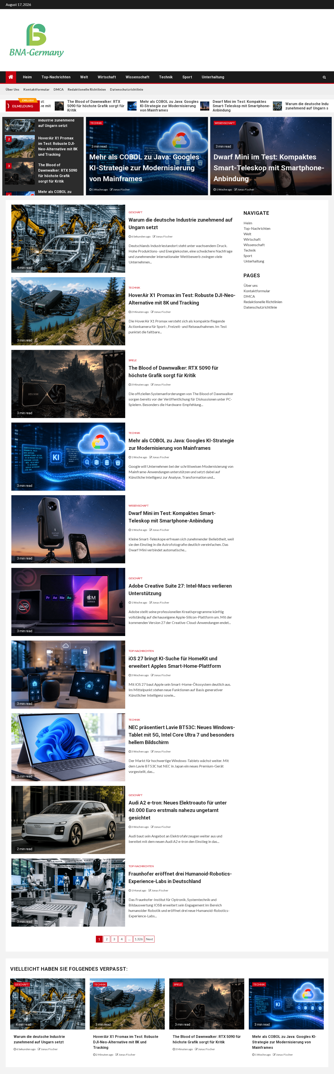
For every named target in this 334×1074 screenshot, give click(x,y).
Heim (27, 77)
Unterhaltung (213, 77)
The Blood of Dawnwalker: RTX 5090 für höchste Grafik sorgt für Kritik (60, 105)
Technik (166, 77)
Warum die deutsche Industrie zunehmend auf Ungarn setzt (275, 106)
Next (149, 939)
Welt (84, 77)
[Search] (324, 77)
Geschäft (135, 212)
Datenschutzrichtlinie (126, 89)
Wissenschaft (137, 77)
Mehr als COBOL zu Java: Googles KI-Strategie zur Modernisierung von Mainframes (134, 105)
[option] (43, 121)
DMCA (59, 89)
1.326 (139, 939)
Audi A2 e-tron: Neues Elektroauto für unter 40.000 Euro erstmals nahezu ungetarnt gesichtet (178, 810)
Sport (187, 77)
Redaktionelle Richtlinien (87, 89)
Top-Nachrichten (56, 77)
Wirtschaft (107, 77)
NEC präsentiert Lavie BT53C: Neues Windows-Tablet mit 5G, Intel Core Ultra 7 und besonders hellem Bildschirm (182, 735)
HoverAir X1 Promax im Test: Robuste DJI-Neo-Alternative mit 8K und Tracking (125, 1042)
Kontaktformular (36, 89)
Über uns (12, 89)
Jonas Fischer (121, 189)
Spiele (133, 360)
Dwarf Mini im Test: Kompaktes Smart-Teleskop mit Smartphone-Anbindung (206, 105)
